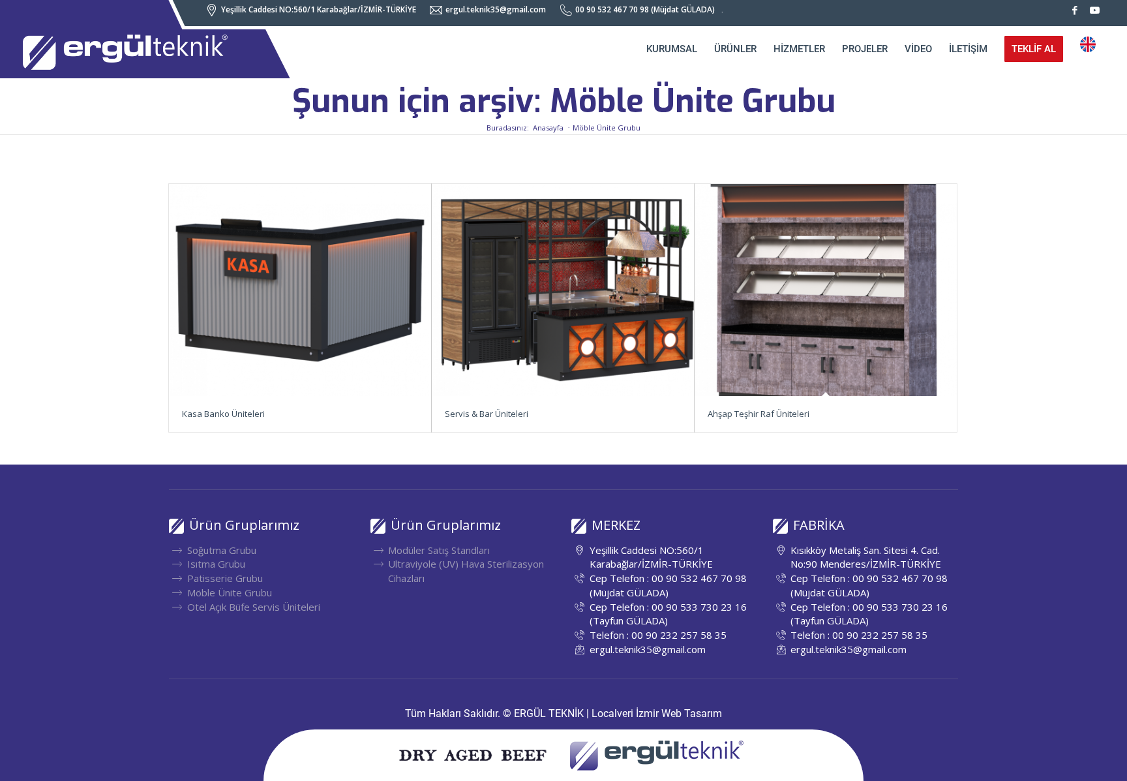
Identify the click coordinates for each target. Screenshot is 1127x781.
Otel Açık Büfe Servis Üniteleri (253, 606)
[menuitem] (314, 10)
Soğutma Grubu (221, 550)
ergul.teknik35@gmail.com (648, 649)
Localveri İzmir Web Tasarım (657, 713)
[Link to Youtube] (1094, 10)
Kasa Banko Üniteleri (223, 414)
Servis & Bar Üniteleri (486, 414)
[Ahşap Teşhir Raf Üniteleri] (826, 290)
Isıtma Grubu (216, 563)
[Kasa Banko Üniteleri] (300, 290)
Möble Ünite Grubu (229, 592)
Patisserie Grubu (225, 578)
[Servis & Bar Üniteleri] (563, 290)
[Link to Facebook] (1074, 10)
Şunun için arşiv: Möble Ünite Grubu (563, 101)
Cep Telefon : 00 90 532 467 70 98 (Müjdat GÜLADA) (668, 585)
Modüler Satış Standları (439, 550)
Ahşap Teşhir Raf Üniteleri (758, 414)
